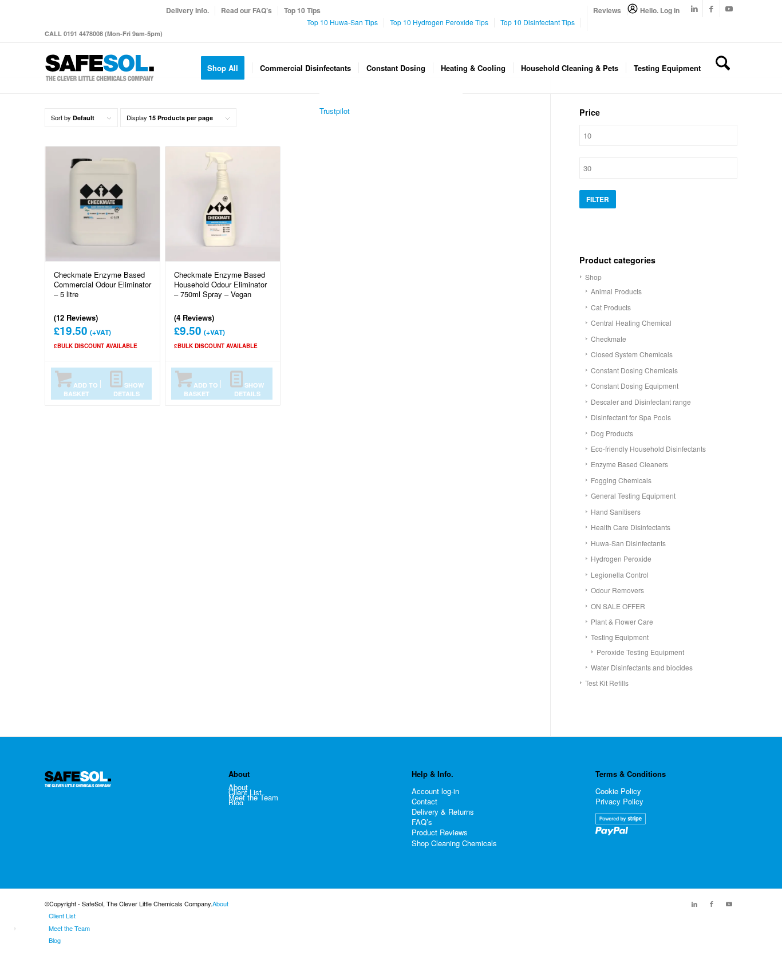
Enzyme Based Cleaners (629, 464)
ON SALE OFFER (618, 606)
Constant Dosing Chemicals (634, 370)
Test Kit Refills (607, 683)
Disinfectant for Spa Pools (631, 417)
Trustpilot (334, 110)
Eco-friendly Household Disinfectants (648, 448)
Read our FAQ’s (246, 10)
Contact (424, 801)
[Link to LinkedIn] (694, 8)
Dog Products (612, 433)
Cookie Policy (618, 791)
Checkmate (608, 339)
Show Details (128, 389)
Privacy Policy (619, 801)
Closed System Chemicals (632, 354)
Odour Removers (617, 590)
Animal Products (616, 291)
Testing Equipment (620, 637)
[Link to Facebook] (711, 8)
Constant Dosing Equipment (634, 385)
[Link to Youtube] (728, 8)
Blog (235, 802)
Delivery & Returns (443, 811)
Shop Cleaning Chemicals (454, 843)
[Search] (722, 68)
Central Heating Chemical (631, 322)
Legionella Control (620, 574)
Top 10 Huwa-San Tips (342, 22)
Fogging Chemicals (621, 480)
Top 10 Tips (302, 10)
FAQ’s (422, 821)
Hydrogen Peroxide (621, 558)
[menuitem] (187, 10)
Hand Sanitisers (616, 511)
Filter (597, 199)
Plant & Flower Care (622, 621)
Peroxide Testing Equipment (640, 652)
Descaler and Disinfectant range (641, 401)
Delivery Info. (187, 10)
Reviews (607, 10)
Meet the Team (253, 797)
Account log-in (435, 791)
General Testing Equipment (633, 495)
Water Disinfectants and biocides (642, 667)
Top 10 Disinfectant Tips (537, 22)
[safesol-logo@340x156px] (100, 68)
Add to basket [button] (81, 389)
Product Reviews (440, 832)
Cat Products (611, 307)
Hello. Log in (660, 10)
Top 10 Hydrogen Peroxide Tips (439, 22)
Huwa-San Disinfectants (628, 543)
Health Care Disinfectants (630, 527)
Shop (593, 277)
